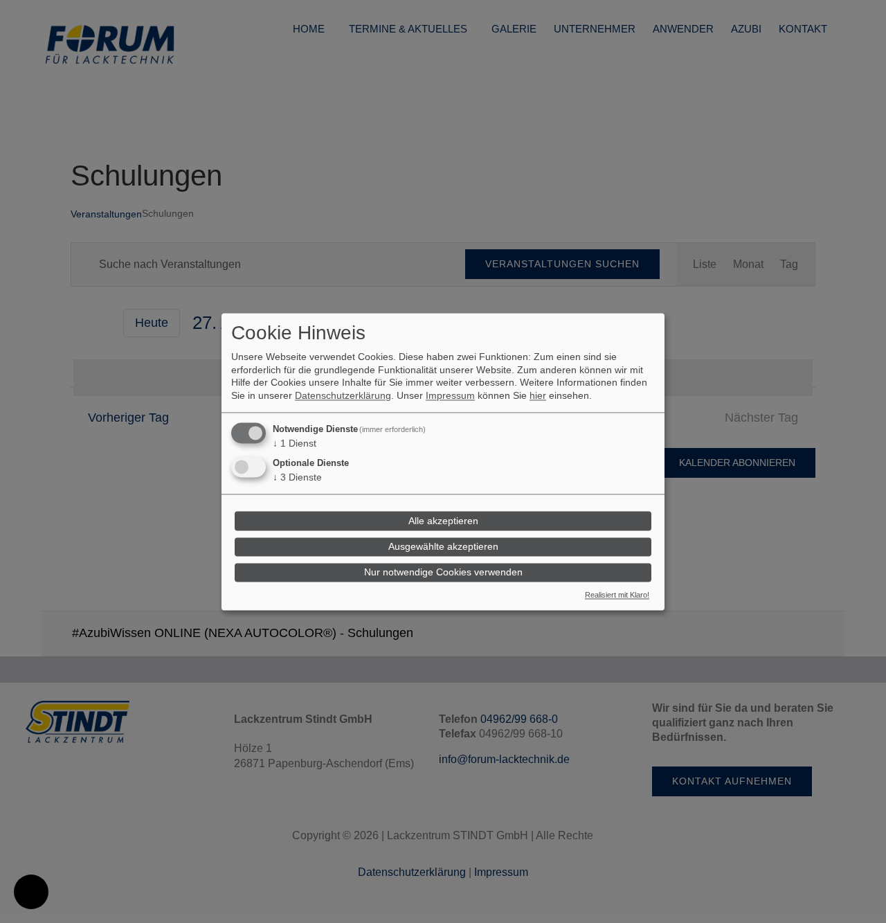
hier (538, 395)
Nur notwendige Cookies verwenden (443, 572)
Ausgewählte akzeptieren (443, 547)
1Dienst (294, 443)
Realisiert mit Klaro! (617, 595)
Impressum (450, 395)
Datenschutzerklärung (343, 395)
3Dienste (297, 477)
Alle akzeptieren (443, 520)
